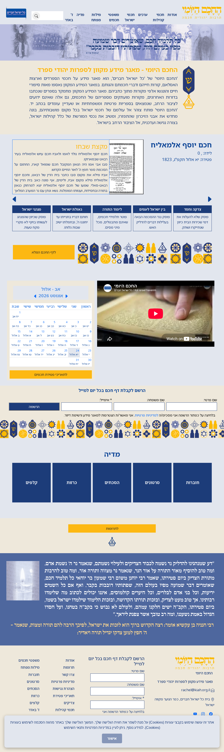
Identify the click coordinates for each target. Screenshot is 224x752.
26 (50, 352)
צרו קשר (68, 674)
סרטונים (33, 681)
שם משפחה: (155, 399)
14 (27, 333)
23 (86, 352)
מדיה (80, 14)
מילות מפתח (96, 17)
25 (62, 352)
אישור (112, 738)
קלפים (34, 702)
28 (27, 352)
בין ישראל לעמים (152, 209)
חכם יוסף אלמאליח (181, 144)
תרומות (68, 667)
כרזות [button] (71, 482)
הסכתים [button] (112, 482)
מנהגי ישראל (31, 209)
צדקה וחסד (192, 209)
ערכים (142, 14)
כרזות (35, 695)
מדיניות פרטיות (62, 681)
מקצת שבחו (91, 146)
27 (39, 352)
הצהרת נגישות (63, 688)
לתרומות (112, 528)
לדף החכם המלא (44, 252)
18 (62, 343)
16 (86, 343)
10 (75, 333)
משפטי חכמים (113, 17)
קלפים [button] (31, 482)
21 (27, 343)
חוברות (33, 674)
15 (16, 333)
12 (51, 333)
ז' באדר (69, 17)
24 (74, 352)
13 (40, 333)
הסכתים (33, 688)
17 (74, 343)
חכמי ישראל (130, 17)
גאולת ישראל (72, 209)
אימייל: (106, 399)
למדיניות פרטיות (146, 415)
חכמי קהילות (158, 17)
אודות (172, 14)
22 (16, 343)
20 (39, 343)
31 (74, 362)
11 (62, 333)
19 (51, 343)
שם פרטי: (210, 399)
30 (86, 362)
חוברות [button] (192, 482)
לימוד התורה (112, 209)
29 (16, 352)
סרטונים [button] (152, 482)
